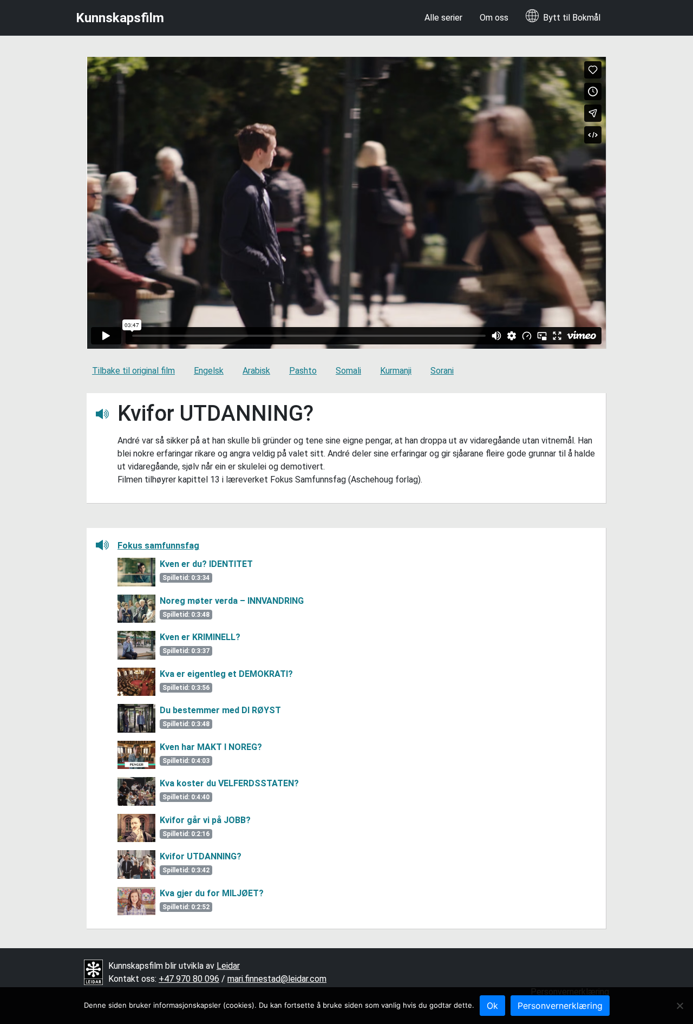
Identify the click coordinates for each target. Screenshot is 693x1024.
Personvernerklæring (560, 1005)
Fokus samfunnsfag (158, 545)
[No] (679, 1005)
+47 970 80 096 (189, 979)
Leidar (228, 966)
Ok (492, 1005)
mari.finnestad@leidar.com (276, 979)
